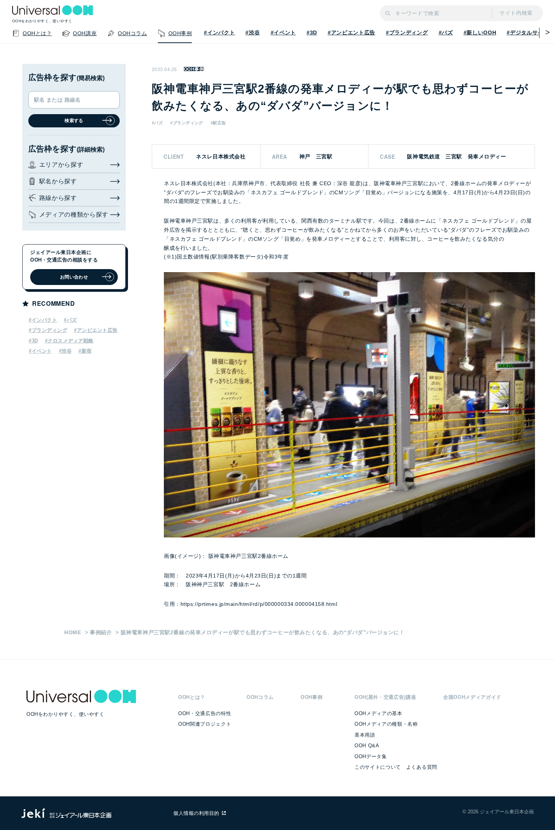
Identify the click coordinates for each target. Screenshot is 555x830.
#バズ (446, 32)
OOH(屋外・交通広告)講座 (385, 697)
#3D (312, 32)
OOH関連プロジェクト (204, 724)
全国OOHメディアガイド (472, 697)
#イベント (283, 32)
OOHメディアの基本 (378, 713)
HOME (72, 632)
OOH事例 (194, 69)
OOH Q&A (367, 745)
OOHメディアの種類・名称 (386, 724)
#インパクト (219, 32)
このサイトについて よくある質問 (396, 767)
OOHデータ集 (371, 756)
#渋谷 (252, 32)
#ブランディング (407, 32)
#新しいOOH (480, 32)
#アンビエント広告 (351, 32)
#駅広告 (218, 123)
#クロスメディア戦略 (69, 341)
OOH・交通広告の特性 (204, 713)
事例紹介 (101, 632)
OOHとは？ (191, 697)
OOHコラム (260, 697)
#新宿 (85, 351)
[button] (544, 32)
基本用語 (365, 735)
